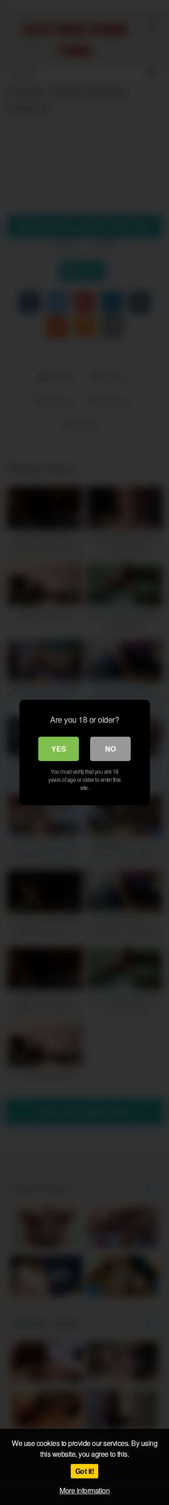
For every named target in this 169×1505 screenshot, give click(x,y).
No (110, 748)
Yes (58, 748)
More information (84, 1490)
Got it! (84, 1471)
